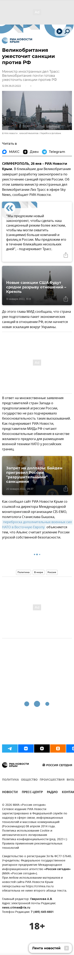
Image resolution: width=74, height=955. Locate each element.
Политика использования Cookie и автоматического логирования (27, 833)
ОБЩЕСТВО (29, 780)
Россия (51, 572)
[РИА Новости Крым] (17, 40)
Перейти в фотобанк (50, 133)
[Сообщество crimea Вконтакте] (26, 748)
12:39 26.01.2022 (11, 85)
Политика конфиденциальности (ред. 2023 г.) (34, 839)
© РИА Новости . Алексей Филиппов (20, 133)
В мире (38, 572)
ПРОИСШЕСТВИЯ (52, 780)
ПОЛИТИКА (10, 780)
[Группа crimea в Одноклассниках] (58, 748)
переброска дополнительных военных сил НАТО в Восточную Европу (37, 525)
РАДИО (52, 792)
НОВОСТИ (10, 792)
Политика (23, 572)
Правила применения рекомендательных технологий (32, 845)
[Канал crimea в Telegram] (10, 748)
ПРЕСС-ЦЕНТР (32, 792)
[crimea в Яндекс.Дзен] (42, 748)
